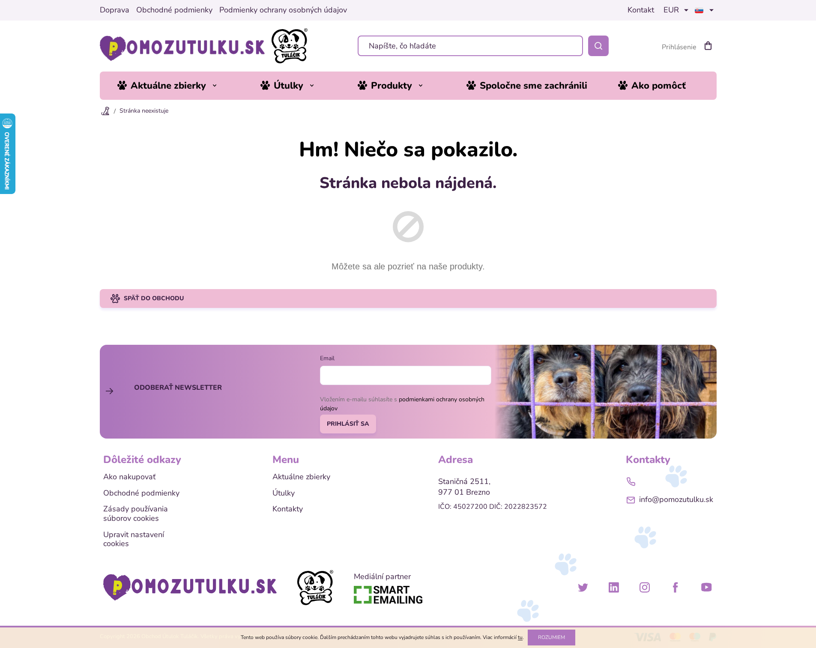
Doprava (114, 10)
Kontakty (287, 509)
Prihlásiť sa (348, 424)
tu (520, 637)
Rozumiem (551, 637)
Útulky (283, 493)
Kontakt (641, 10)
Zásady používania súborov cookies (135, 514)
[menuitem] (173, 86)
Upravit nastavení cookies (133, 539)
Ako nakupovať (129, 477)
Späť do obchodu (154, 298)
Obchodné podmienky (174, 10)
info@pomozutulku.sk (676, 499)
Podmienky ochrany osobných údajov (283, 10)
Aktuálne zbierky (301, 477)
